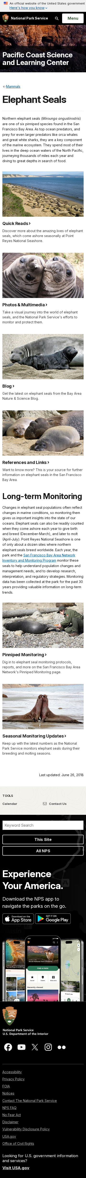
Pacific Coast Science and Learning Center (37, 58)
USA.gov (9, 1136)
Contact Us (57, 804)
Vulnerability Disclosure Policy (26, 1129)
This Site (43, 839)
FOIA (6, 1086)
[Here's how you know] (43, 6)
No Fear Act (11, 1115)
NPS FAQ (9, 1108)
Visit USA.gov (15, 1167)
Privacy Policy (13, 1079)
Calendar (9, 804)
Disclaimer (10, 1122)
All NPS (43, 850)
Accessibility (12, 1072)
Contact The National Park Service (29, 1101)
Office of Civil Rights (18, 1143)
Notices (8, 1093)
